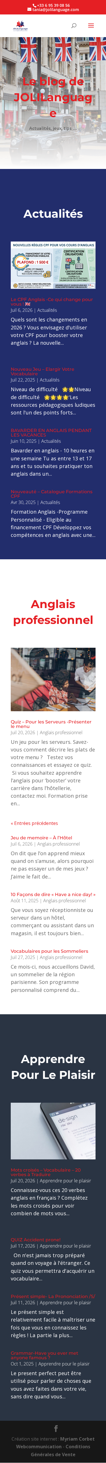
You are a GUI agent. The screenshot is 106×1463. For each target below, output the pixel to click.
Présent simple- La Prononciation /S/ (53, 1296)
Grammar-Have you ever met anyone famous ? (44, 1355)
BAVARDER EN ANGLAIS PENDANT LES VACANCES (51, 433)
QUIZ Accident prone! (35, 1239)
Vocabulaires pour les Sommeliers (49, 951)
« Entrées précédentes (34, 823)
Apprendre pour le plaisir (65, 1181)
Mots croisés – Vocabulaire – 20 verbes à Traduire (46, 1172)
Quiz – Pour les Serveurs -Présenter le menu (51, 724)
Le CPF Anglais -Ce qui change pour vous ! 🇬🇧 (52, 302)
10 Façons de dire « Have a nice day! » (53, 894)
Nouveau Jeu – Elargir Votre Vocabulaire (42, 371)
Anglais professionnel (61, 732)
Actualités (47, 310)
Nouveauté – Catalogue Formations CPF (51, 494)
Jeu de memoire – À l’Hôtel (41, 837)
